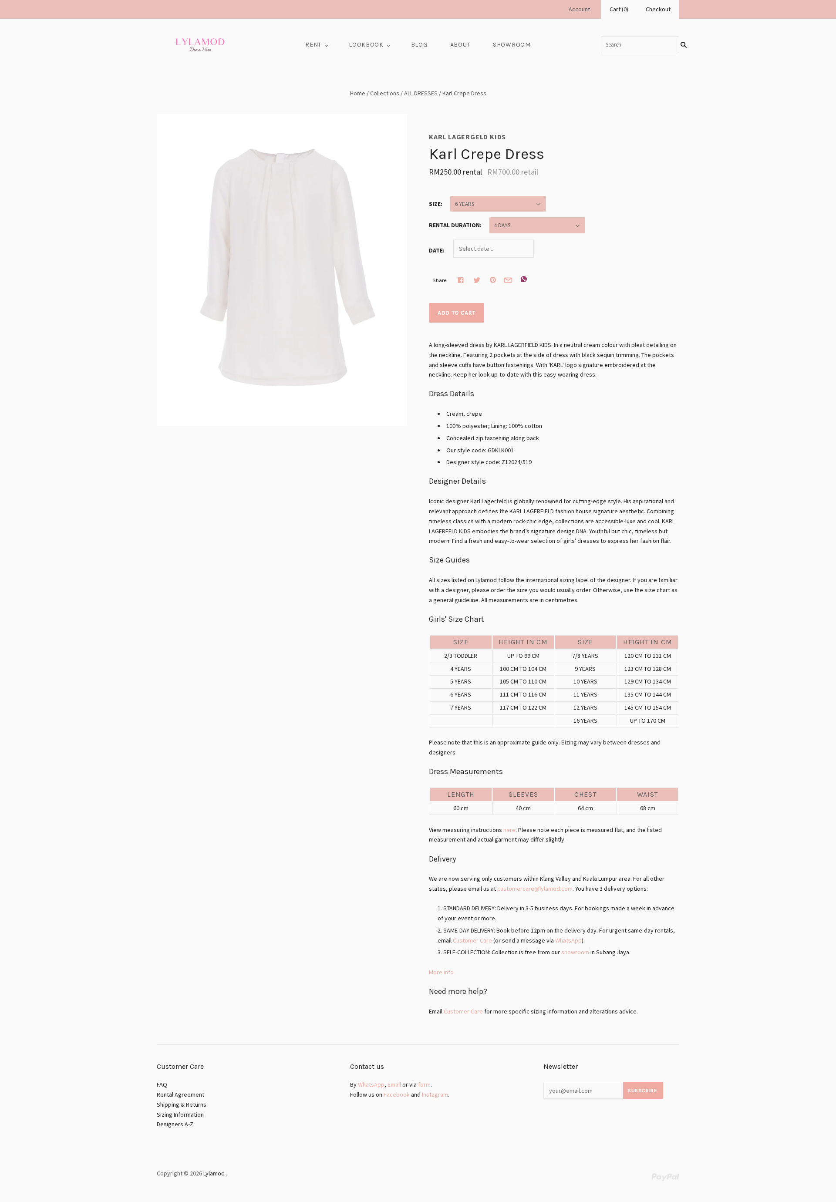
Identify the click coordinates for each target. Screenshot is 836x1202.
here (509, 830)
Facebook (397, 1094)
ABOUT (460, 44)
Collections (384, 93)
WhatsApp (568, 940)
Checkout (658, 9)
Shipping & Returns (181, 1104)
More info (441, 972)
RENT (313, 44)
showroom (575, 952)
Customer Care (472, 940)
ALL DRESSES (421, 93)
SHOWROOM (512, 44)
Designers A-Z (175, 1124)
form (424, 1084)
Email (394, 1084)
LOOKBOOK (366, 44)
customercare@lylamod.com (535, 888)
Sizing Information (180, 1114)
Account (579, 9)
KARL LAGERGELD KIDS (467, 136)
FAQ (162, 1084)
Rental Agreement (180, 1094)
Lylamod (214, 1173)
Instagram (435, 1094)
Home (357, 93)
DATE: (437, 251)
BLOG (419, 44)
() (619, 9)
